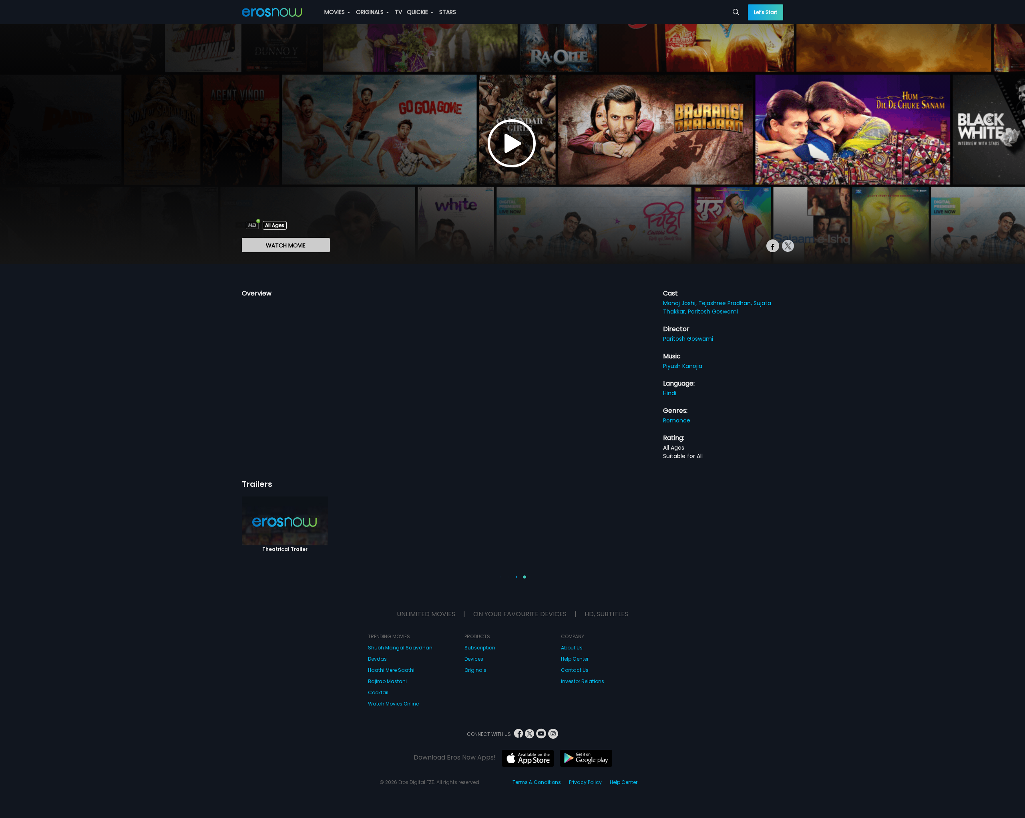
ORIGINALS (370, 12)
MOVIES (335, 12)
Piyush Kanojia (682, 366)
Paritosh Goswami (713, 312)
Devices (473, 658)
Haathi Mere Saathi (391, 670)
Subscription (479, 647)
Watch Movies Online (393, 703)
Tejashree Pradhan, (726, 303)
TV (398, 12)
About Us (572, 647)
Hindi (669, 393)
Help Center (575, 658)
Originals (475, 670)
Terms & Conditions (536, 782)
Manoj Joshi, (680, 303)
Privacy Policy (585, 782)
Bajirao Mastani (387, 681)
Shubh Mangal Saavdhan (400, 647)
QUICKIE (418, 12)
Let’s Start (765, 12)
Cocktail (378, 692)
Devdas (377, 658)
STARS (447, 12)
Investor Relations (582, 681)
